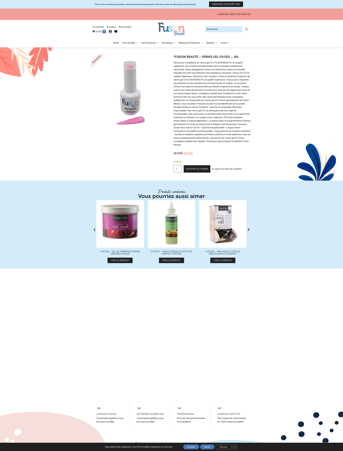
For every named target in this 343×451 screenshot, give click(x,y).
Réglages (223, 447)
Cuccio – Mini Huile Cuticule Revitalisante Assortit (222, 252)
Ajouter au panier (197, 169)
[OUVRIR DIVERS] (229, 43)
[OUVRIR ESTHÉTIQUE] (174, 43)
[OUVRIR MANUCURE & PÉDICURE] (202, 43)
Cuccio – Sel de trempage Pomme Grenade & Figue (120, 252)
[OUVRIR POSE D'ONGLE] (137, 43)
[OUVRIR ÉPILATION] (217, 43)
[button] (227, 169)
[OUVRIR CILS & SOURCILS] (158, 43)
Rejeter (207, 447)
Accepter (191, 447)
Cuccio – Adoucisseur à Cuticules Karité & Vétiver (171, 252)
